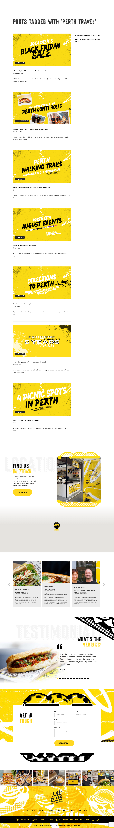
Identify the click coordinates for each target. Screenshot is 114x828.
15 (79, 678)
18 (84, 678)
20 (87, 678)
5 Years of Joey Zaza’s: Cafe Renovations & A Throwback (29, 362)
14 (77, 678)
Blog (58, 810)
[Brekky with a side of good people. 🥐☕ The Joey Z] (24, 778)
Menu (33, 810)
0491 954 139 (24, 819)
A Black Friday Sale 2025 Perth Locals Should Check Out (29, 71)
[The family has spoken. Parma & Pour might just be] (106, 778)
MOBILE (77, 711)
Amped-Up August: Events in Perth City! (24, 245)
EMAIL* (56, 719)
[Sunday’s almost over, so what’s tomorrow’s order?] (40, 778)
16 (81, 678)
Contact (72, 810)
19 (85, 678)
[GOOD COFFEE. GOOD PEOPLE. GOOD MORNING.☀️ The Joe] (73, 778)
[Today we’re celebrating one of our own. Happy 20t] (90, 778)
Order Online (82, 810)
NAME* (56, 711)
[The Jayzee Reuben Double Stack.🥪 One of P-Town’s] (8, 778)
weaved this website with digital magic (87, 40)
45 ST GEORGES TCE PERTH (44, 819)
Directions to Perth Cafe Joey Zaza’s (23, 304)
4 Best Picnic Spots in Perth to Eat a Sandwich (26, 420)
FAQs (64, 810)
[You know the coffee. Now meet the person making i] (57, 778)
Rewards (51, 810)
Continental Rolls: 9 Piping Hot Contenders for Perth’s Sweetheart (32, 129)
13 (76, 678)
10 (71, 678)
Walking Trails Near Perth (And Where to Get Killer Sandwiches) (31, 187)
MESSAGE (57, 727)
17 (82, 678)
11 (73, 678)
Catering (41, 810)
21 (88, 678)
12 (74, 678)
